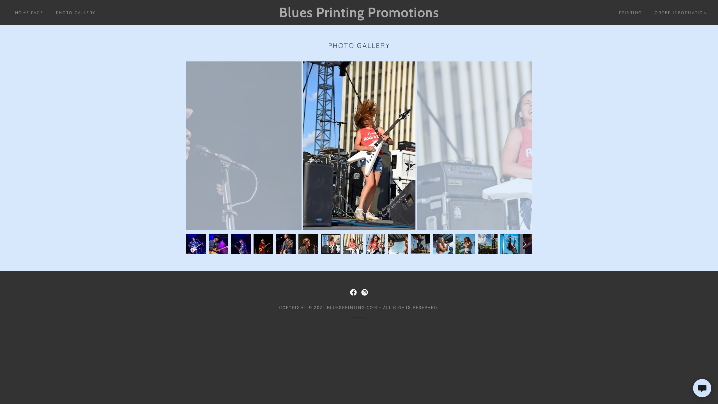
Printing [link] (630, 12)
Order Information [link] (681, 12)
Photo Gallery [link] (75, 12)
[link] (359, 15)
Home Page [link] (29, 12)
